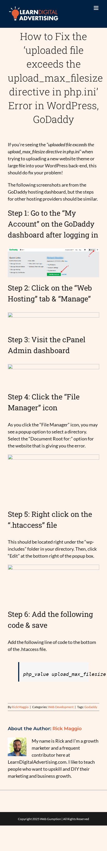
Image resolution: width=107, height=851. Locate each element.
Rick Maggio (20, 707)
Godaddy (90, 707)
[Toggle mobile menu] (96, 8)
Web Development (60, 707)
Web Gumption (50, 819)
